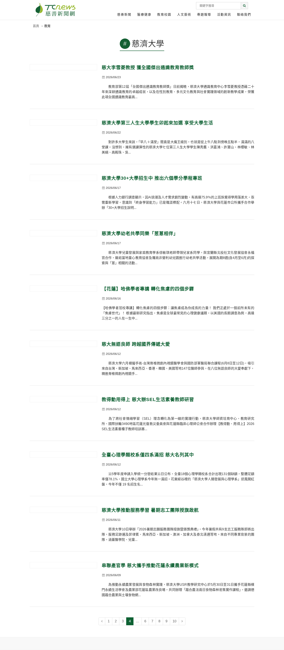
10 (174, 621)
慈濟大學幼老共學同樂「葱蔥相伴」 (140, 233)
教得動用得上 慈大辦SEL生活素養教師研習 (148, 399)
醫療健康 (144, 14)
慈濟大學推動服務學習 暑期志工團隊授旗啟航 (150, 510)
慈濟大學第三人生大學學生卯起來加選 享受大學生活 (157, 122)
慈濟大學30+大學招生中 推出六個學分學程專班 (152, 178)
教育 (47, 26)
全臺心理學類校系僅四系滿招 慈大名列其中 (148, 454)
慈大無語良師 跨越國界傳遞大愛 (136, 344)
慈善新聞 (124, 14)
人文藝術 (184, 14)
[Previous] (102, 621)
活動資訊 (224, 14)
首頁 (36, 26)
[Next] (182, 621)
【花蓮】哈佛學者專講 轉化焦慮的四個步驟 (148, 288)
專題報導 (204, 14)
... (137, 621)
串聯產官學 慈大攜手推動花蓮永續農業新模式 (150, 565)
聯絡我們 (244, 14)
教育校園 (164, 14)
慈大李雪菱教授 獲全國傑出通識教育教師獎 (148, 67)
